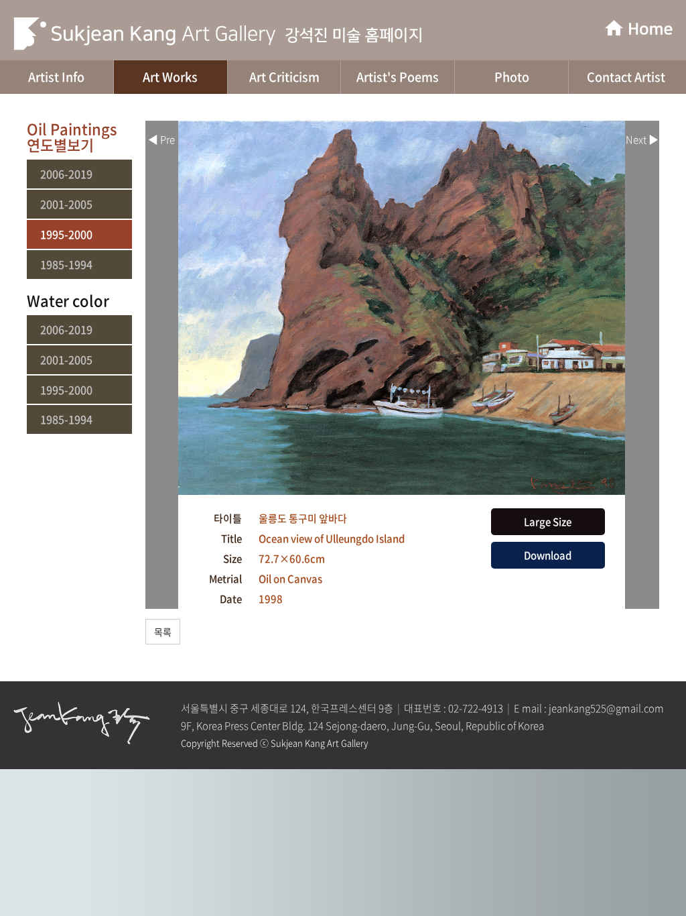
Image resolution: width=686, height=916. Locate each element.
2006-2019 (66, 174)
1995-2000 (66, 234)
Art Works (170, 77)
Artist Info (56, 77)
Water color (68, 300)
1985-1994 (66, 264)
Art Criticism (284, 77)
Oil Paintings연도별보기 (72, 136)
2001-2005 (66, 204)
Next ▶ (642, 139)
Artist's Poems (397, 77)
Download (547, 555)
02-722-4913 (475, 708)
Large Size (547, 521)
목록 (163, 631)
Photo (511, 77)
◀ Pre (161, 139)
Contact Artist (626, 77)
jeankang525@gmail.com (606, 708)
